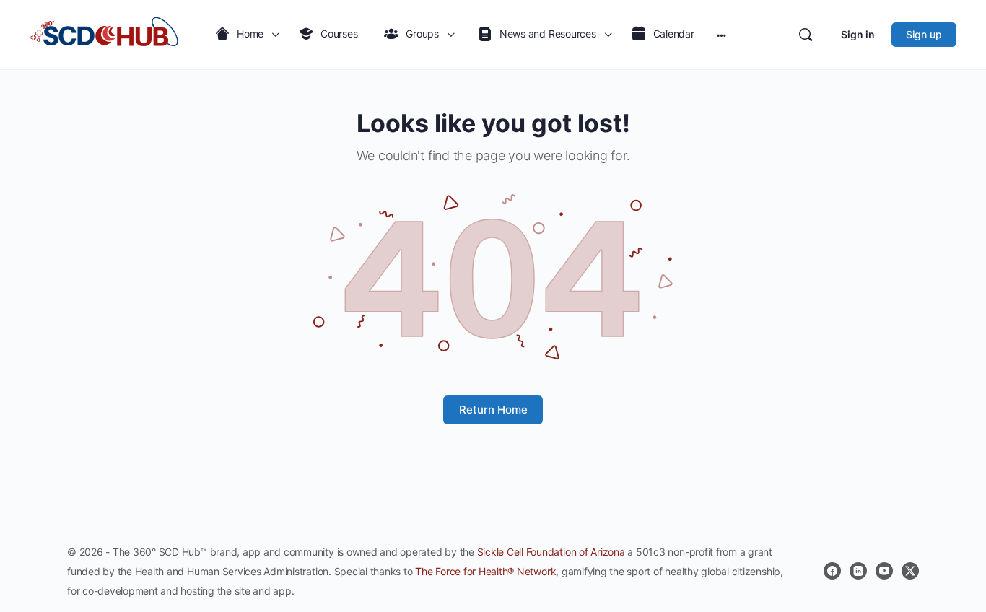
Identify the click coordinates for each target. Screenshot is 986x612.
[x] (910, 571)
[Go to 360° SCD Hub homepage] (104, 35)
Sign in (858, 34)
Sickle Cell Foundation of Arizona (551, 552)
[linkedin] (858, 571)
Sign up (924, 34)
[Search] (805, 34)
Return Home (493, 409)
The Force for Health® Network (485, 571)
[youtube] (884, 571)
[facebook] (832, 571)
